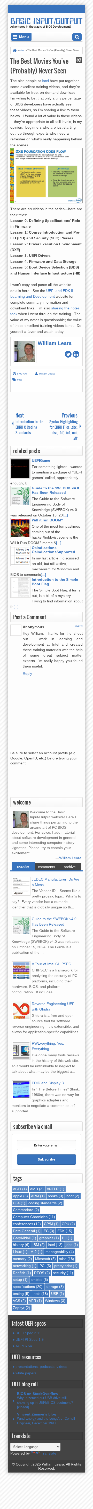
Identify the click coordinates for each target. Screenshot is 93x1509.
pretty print (63, 1266)
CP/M (48, 1224)
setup (17, 1279)
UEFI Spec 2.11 (28, 1333)
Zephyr (19, 1308)
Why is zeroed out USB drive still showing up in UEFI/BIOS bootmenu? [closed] (45, 1402)
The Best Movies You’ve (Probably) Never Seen (39, 65)
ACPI (17, 1189)
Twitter (68, 354)
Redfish (19, 1273)
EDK (61, 1231)
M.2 (33, 1252)
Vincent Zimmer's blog (36, 1414)
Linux (17, 1252)
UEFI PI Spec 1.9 (30, 1339)
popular (23, 866)
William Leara (70, 858)
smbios (36, 1279)
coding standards (42, 1203)
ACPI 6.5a (24, 1346)
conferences (23, 1224)
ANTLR (53, 1189)
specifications (24, 1286)
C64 (16, 1203)
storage (52, 1286)
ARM (35, 1196)
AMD (34, 1189)
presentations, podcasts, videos (41, 1366)
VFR (32, 1301)
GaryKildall (21, 1238)
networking (22, 1266)
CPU (65, 1224)
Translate (48, 1453)
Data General (24, 1231)
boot (70, 1196)
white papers (26, 1373)
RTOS (39, 1273)
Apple (17, 1196)
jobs (69, 1245)
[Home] (14, 50)
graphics (46, 1238)
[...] (30, 483)
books (53, 1196)
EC (46, 1231)
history (18, 1245)
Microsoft (42, 1259)
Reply (27, 673)
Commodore (23, 1210)
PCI (42, 1266)
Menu (24, 37)
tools (36, 1294)
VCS (16, 1301)
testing (18, 1294)
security (59, 1273)
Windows (52, 1301)
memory (19, 1259)
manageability (56, 1252)
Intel (45, 81)
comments (46, 867)
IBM (36, 1245)
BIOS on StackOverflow (37, 1394)
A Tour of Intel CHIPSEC (51, 964)
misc (19, 379)
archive (70, 867)
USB (54, 1294)
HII (64, 1238)
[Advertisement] (51, 783)
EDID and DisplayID (48, 1083)
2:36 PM (79, 626)
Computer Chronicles (30, 1217)
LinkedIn (76, 354)
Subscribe (47, 1159)
